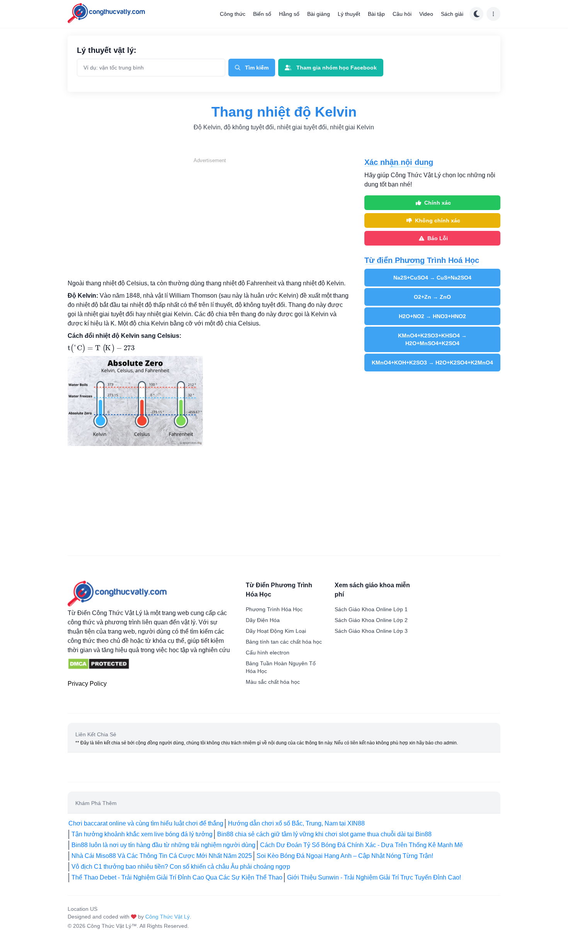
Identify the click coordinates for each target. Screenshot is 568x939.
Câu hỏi (402, 14)
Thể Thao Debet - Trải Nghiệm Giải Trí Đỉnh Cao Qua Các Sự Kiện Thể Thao (176, 877)
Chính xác (437, 203)
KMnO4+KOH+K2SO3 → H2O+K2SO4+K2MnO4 (432, 362)
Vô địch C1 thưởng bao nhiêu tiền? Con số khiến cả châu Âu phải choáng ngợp (180, 866)
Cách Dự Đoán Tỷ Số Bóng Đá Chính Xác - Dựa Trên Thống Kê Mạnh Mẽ (361, 845)
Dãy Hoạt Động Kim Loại (276, 631)
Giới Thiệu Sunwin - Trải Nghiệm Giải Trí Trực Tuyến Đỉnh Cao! (374, 877)
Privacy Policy (87, 683)
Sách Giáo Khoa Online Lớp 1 (371, 609)
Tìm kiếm (257, 67)
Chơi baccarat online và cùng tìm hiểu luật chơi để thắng (145, 823)
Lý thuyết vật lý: (106, 50)
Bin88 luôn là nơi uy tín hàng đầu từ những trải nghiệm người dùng (163, 845)
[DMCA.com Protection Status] (98, 664)
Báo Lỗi (437, 238)
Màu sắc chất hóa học (273, 682)
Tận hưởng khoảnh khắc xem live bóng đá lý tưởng (142, 834)
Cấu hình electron (267, 652)
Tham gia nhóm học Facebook (336, 67)
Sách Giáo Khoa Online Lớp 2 (371, 620)
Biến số (262, 14)
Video (426, 14)
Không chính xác (437, 220)
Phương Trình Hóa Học (274, 609)
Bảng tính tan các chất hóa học (284, 642)
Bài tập (376, 14)
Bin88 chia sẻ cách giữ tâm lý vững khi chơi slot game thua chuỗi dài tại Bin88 (324, 834)
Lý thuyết (349, 14)
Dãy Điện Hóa (263, 620)
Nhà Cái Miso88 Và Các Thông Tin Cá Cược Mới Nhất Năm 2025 (161, 856)
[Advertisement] (210, 218)
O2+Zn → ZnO (432, 297)
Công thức (232, 14)
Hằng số (289, 14)
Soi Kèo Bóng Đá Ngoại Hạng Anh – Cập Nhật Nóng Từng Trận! (345, 856)
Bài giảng (318, 14)
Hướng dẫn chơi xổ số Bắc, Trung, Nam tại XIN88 (296, 823)
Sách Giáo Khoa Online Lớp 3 (371, 631)
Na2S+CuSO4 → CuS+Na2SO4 (432, 278)
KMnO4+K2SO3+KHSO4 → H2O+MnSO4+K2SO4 (432, 339)
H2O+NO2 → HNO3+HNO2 (432, 316)
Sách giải (452, 14)
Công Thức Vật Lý (167, 917)
